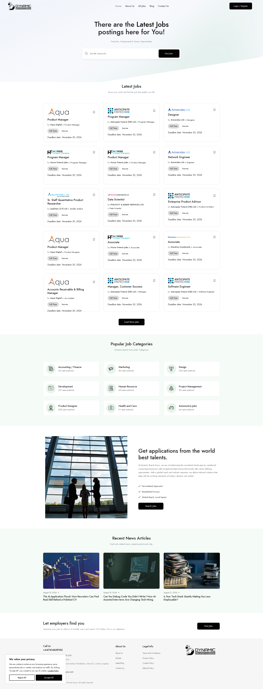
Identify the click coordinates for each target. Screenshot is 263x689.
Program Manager (119, 117)
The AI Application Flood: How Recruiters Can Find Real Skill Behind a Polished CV (71, 598)
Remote (65, 131)
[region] (35, 669)
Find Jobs (169, 53)
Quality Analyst (76, 208)
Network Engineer (179, 157)
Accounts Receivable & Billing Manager (65, 291)
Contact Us (163, 6)
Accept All (49, 677)
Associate (113, 242)
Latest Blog (119, 663)
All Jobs (142, 6)
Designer (174, 115)
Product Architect (206, 206)
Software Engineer (179, 287)
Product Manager (57, 120)
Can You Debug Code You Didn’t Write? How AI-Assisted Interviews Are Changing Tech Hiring (129, 598)
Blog (152, 6)
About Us (129, 6)
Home (118, 6)
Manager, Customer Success (125, 287)
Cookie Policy (53, 670)
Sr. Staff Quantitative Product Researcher (65, 202)
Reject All (22, 677)
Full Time (53, 131)
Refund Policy (148, 668)
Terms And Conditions (151, 653)
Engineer (190, 162)
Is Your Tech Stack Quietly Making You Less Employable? (187, 598)
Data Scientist (116, 199)
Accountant (69, 298)
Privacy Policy (148, 658)
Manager (142, 291)
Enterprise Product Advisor (184, 202)
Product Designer (72, 252)
